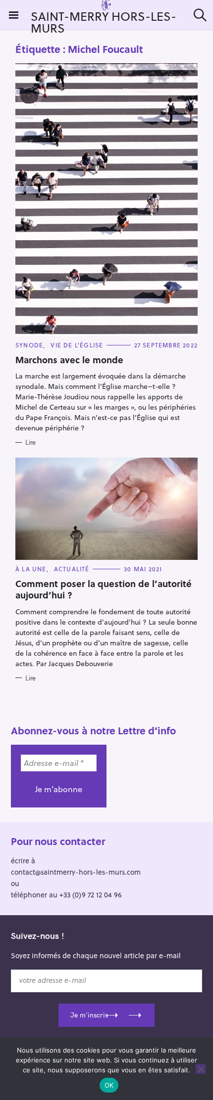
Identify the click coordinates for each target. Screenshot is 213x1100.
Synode (29, 344)
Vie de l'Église (77, 344)
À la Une (31, 568)
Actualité (72, 568)
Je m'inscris (89, 1015)
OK (109, 1085)
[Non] (201, 1069)
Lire (30, 442)
